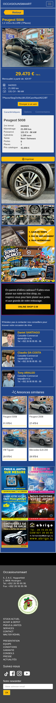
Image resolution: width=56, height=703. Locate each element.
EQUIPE (7, 644)
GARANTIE (8, 650)
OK (6, 692)
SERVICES (8, 628)
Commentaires (42, 112)
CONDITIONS (10, 647)
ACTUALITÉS (9, 659)
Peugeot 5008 (10, 416)
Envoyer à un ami (28, 104)
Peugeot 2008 (36, 416)
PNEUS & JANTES (12, 625)
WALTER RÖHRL (11, 634)
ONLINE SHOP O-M (28, 306)
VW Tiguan (8, 450)
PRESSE (7, 656)
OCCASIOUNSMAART (17, 3)
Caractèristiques (12, 112)
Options (28, 112)
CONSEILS (8, 653)
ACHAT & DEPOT (11, 622)
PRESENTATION (11, 641)
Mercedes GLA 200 (38, 450)
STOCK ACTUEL (11, 619)
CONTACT (8, 631)
